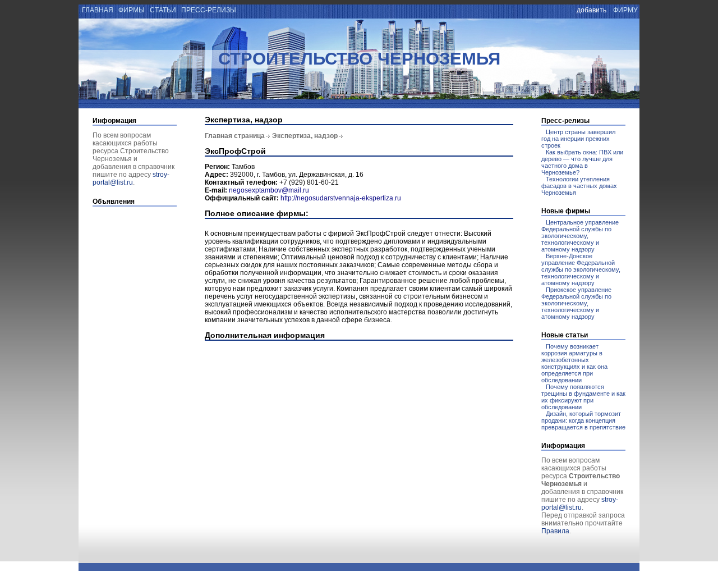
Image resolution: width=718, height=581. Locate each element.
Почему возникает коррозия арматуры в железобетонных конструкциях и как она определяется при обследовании (574, 363)
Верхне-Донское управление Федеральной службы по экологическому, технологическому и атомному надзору (580, 269)
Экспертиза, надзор (305, 136)
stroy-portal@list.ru (131, 178)
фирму (625, 10)
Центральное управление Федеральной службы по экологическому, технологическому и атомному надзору (580, 236)
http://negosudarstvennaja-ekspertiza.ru (340, 198)
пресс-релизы (209, 10)
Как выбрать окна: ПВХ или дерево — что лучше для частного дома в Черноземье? (582, 162)
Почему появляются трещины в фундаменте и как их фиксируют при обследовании (583, 396)
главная (97, 10)
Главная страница (235, 136)
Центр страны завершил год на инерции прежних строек (578, 139)
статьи (163, 10)
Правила (555, 531)
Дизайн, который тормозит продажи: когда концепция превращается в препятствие (583, 420)
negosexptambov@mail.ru (269, 190)
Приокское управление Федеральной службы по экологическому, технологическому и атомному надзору (576, 303)
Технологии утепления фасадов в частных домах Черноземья (579, 186)
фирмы (131, 10)
